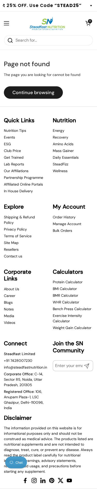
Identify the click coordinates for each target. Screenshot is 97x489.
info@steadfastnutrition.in (25, 367)
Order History (64, 217)
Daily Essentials (66, 157)
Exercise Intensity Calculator (67, 318)
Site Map (11, 242)
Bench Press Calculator (72, 309)
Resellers (11, 249)
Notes (9, 309)
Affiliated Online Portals (23, 184)
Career (9, 295)
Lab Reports (14, 164)
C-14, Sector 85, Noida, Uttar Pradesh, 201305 (23, 379)
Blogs (8, 302)
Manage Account (67, 223)
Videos (9, 322)
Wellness (60, 171)
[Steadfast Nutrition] (47, 23)
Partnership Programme (23, 177)
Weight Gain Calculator (72, 327)
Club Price (12, 150)
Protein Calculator (68, 282)
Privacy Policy (15, 229)
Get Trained (14, 157)
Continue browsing (33, 92)
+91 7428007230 (18, 360)
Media (9, 316)
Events (9, 137)
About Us (11, 289)
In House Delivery (18, 191)
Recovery (60, 137)
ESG (7, 144)
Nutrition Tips (15, 130)
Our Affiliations (16, 171)
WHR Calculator (66, 302)
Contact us (13, 256)
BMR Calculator (65, 295)
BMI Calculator (65, 288)
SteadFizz (60, 164)
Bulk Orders (62, 230)
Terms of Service (18, 236)
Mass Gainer (63, 150)
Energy (58, 130)
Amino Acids (63, 144)
